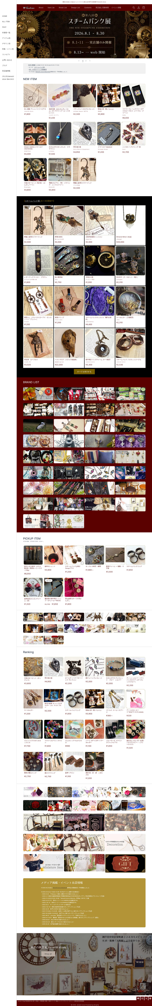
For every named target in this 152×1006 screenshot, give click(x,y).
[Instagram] (142, 998)
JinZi (100, 433)
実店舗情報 (6, 71)
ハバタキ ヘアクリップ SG (132, 147)
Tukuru (130, 495)
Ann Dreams (100, 401)
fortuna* (38, 417)
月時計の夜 (89, 277)
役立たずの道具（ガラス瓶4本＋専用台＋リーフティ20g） (33, 568)
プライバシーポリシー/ (68, 1001)
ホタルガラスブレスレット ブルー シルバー (114, 679)
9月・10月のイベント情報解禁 (38, 69)
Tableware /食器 (95, 634)
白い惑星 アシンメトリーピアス (35, 109)
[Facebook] (138, 998)
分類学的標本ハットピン (94, 237)
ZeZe (100, 480)
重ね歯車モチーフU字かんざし (73, 599)
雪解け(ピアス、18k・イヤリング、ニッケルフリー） (59, 184)
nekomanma (130, 448)
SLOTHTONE (130, 464)
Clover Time (130, 401)
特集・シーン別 (8, 49)
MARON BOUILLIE (38, 529)
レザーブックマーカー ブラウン (35, 277)
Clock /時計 (136, 634)
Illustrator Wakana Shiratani (130, 512)
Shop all (48, 954)
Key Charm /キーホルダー (95, 622)
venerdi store (81, 1005)
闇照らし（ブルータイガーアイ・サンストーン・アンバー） (38, 318)
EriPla (69, 417)
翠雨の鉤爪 (59, 237)
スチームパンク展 (39, 67)
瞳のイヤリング (50, 773)
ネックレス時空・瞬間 (93, 566)
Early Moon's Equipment (100, 417)
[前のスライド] (78, 60)
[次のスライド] (89, 60)
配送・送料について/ (50, 1001)
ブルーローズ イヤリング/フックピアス (114, 741)
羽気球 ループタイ (31, 359)
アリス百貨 (100, 495)
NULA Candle (38, 511)
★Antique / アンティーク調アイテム (43, 832)
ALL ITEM (6, 21)
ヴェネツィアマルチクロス (73, 741)
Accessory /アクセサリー (33, 622)
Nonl (69, 464)
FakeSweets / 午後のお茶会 (84, 812)
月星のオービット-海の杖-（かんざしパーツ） (34, 184)
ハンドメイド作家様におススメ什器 (125, 852)
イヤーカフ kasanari (105, 147)
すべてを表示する (84, 372)
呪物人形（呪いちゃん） (106, 109)
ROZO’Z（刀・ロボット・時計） (127, 277)
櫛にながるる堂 (130, 480)
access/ (20, 1001)
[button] (41, 7)
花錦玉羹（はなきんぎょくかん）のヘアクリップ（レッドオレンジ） (59, 111)
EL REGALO (69, 511)
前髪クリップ (59, 317)
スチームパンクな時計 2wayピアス (72, 567)
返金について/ (59, 1001)
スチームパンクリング (134, 566)
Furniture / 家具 (54, 645)
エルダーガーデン (38, 495)
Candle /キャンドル (33, 645)
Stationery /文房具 (54, 622)
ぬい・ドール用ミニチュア (43, 872)
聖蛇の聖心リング (30, 773)
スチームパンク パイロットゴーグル (128, 359)
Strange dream (38, 480)
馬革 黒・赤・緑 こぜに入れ (94, 774)
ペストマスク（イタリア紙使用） (66, 359)
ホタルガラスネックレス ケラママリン (59, 148)
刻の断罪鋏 (59, 277)
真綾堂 (38, 401)
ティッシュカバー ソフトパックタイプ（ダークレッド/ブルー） (135, 680)
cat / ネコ (109, 798)
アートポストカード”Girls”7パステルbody (135, 711)
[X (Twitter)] (146, 998)
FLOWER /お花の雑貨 (74, 634)
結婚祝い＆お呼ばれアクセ (43, 852)
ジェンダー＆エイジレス (84, 872)
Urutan (69, 433)
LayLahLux (69, 480)
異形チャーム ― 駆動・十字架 (115, 567)
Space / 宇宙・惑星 (109, 811)
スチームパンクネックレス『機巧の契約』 (98, 318)
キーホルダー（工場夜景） (125, 317)
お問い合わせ (7, 60)
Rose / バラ (35, 811)
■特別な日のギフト (125, 873)
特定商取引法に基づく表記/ (32, 1001)
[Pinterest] (150, 998)
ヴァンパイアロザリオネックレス (32, 741)
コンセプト (6, 54)
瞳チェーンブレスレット (94, 678)
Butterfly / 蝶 (84, 798)
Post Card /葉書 (74, 622)
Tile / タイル (133, 811)
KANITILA (130, 433)
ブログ (4, 65)
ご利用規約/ (42, 1001)
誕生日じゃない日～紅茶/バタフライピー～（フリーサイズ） (135, 742)
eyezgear (69, 495)
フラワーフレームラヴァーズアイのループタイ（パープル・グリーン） (133, 111)
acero (69, 401)
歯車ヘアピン (69, 773)
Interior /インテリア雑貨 (54, 634)
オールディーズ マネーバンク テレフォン (73, 679)
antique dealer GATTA (100, 464)
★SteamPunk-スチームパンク (125, 832)
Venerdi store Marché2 (43, 71)
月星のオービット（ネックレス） (32, 679)
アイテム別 (6, 38)
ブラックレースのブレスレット (84, 109)
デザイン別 (6, 43)
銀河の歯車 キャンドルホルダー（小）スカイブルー (53, 705)
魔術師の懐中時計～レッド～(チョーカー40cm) (53, 599)
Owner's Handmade (100, 511)
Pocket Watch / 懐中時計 (136, 622)
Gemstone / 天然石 (35, 798)
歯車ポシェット (50, 566)
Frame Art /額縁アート (115, 634)
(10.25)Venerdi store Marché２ (8, 77)
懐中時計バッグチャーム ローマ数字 (98, 359)
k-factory (100, 448)
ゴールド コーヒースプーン (114, 711)
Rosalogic (38, 448)
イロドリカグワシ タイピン (53, 741)
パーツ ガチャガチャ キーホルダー (94, 741)
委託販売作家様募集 (79, 1001)
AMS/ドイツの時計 (69, 529)
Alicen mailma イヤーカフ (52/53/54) (33, 148)
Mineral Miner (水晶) (124, 237)
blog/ (23, 1001)
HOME (4, 16)
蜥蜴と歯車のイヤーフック (82, 183)
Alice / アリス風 (60, 812)
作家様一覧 (6, 32)
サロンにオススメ (84, 852)
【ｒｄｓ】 (69, 448)
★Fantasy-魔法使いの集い (84, 832)
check (138, 46)
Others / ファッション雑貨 (115, 622)
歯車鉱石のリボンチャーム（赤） (32, 599)
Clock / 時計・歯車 (133, 798)
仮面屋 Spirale (38, 464)
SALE (4, 27)
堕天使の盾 (77, 147)
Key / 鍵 (60, 798)
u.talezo (38, 433)
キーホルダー (28, 710)
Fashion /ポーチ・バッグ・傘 (33, 634)
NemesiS (130, 417)
